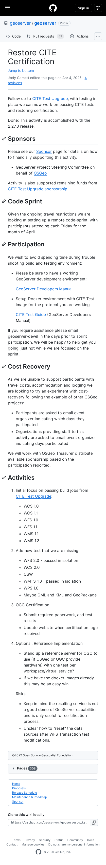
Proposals (19, 788)
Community (75, 840)
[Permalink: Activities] (4, 477)
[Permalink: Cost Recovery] (4, 366)
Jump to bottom (21, 70)
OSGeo (40, 173)
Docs (90, 840)
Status (58, 840)
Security (45, 840)
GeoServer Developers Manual (44, 288)
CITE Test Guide (31, 314)
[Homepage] (53, 8)
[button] (94, 822)
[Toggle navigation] (7, 7)
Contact (12, 844)
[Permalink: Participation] (4, 244)
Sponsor (44, 151)
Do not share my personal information (74, 844)
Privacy (29, 840)
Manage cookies (32, 844)
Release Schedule (24, 792)
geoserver (20, 23)
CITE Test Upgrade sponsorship (37, 188)
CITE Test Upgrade (50, 98)
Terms (16, 840)
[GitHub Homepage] (38, 852)
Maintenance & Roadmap (29, 797)
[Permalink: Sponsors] (4, 138)
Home (16, 784)
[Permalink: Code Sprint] (4, 201)
